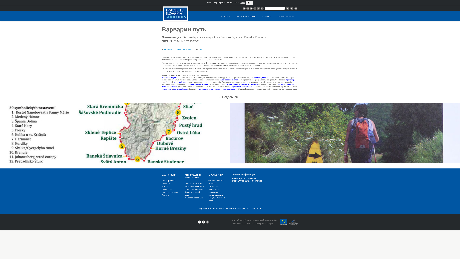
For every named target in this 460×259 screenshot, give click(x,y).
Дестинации (225, 16)
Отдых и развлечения (194, 189)
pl (258, 8)
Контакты (256, 208)
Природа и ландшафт (194, 183)
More (243, 3)
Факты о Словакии (216, 180)
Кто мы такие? (214, 186)
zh (262, 8)
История (212, 183)
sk (244, 8)
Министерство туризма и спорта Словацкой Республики (247, 179)
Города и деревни (215, 195)
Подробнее (230, 97)
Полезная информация (286, 16)
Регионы (165, 195)
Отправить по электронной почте (178, 49)
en (248, 8)
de (251, 8)
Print (200, 49)
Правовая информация (238, 208)
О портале (218, 208)
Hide (249, 3)
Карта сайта (205, 208)
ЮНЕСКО (165, 186)
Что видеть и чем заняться (246, 16)
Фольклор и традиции (194, 198)
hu (255, 8)
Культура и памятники (194, 186)
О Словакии (266, 16)
